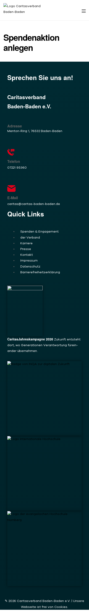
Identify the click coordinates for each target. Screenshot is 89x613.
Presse (25, 249)
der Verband (30, 237)
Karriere (26, 243)
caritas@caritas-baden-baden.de (33, 204)
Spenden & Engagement (39, 231)
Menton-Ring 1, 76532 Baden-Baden (34, 131)
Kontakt (26, 254)
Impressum (29, 260)
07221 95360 (17, 167)
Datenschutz (30, 266)
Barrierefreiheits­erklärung (40, 272)
